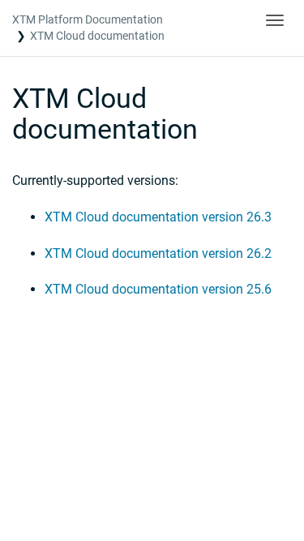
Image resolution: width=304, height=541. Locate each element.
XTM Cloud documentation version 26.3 (158, 217)
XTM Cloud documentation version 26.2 (158, 253)
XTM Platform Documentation (87, 19)
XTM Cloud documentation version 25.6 (158, 289)
